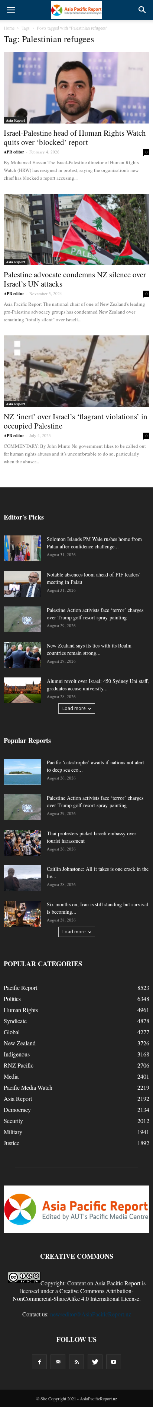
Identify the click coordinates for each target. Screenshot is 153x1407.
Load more (74, 708)
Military (13, 1132)
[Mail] (58, 1361)
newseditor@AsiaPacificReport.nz (90, 1314)
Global (12, 1032)
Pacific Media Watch (28, 1087)
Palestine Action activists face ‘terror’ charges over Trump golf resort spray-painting (95, 613)
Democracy (17, 1109)
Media (11, 1076)
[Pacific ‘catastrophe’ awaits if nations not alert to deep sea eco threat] (22, 772)
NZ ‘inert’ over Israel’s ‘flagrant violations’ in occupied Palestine (75, 421)
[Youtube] (113, 1361)
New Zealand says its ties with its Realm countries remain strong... (89, 649)
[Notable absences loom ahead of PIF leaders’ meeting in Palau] (22, 584)
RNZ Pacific (18, 1065)
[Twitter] (95, 1361)
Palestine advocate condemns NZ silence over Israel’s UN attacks (75, 279)
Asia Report (15, 120)
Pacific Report (20, 987)
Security (13, 1120)
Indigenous (17, 1054)
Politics (12, 998)
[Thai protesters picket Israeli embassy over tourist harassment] (22, 843)
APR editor (14, 152)
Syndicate (15, 1021)
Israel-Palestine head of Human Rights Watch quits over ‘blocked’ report (75, 137)
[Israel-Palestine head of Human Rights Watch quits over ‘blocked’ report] (76, 88)
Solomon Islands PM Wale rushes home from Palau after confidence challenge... (94, 542)
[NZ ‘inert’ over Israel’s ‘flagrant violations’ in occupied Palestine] (76, 371)
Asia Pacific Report (117, 1283)
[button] (142, 10)
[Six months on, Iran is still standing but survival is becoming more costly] (22, 914)
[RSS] (76, 1361)
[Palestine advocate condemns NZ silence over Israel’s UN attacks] (76, 229)
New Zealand (20, 1043)
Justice (11, 1143)
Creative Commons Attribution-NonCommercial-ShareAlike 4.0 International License (76, 1294)
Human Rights (21, 1010)
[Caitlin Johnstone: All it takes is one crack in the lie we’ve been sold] (22, 878)
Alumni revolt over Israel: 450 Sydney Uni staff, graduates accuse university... (98, 684)
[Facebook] (39, 1361)
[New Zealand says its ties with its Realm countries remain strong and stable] (22, 655)
